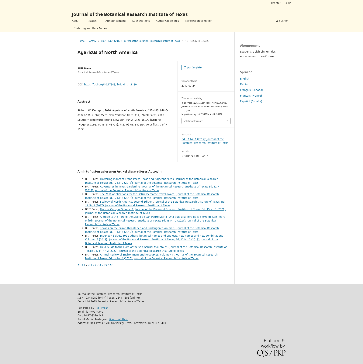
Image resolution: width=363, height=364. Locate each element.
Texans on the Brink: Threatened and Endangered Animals (137, 228)
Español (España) (251, 101)
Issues (92, 20)
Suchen (283, 20)
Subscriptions (141, 20)
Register (275, 3)
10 (105, 264)
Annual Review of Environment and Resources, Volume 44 (137, 254)
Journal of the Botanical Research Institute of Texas (130, 14)
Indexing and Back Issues (90, 28)
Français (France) (251, 95)
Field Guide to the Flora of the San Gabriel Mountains (134, 247)
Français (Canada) (251, 90)
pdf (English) (194, 67)
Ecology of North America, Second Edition (126, 201)
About (76, 20)
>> (111, 264)
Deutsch (245, 84)
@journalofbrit (118, 319)
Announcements (115, 20)
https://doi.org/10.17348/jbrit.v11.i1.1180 (110, 84)
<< (79, 264)
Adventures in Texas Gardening (120, 186)
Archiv (92, 41)
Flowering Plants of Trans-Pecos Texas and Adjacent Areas (137, 179)
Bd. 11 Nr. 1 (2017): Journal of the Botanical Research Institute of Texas (140, 41)
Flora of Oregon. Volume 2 (117, 209)
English (245, 78)
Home (81, 41)
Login (288, 3)
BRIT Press (101, 308)
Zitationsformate (193, 121)
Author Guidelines (167, 20)
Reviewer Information (198, 20)
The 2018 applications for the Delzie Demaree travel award (137, 194)
